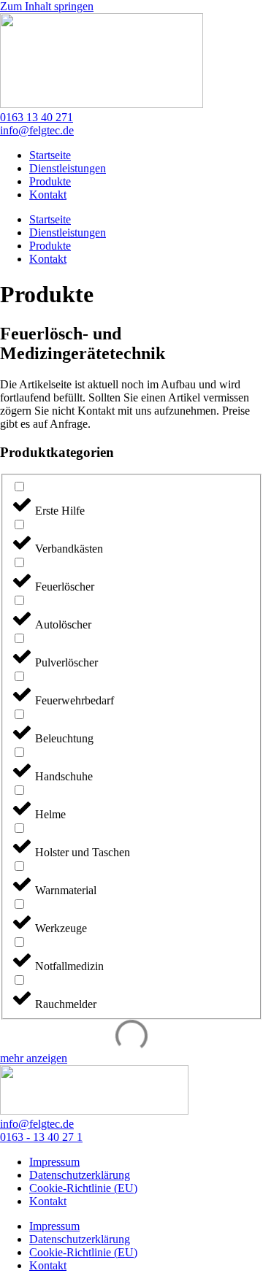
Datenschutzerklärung (79, 1175)
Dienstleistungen (67, 168)
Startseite (50, 155)
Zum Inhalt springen (47, 6)
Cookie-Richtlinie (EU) (83, 1188)
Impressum (54, 1162)
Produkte (50, 181)
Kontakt (47, 194)
